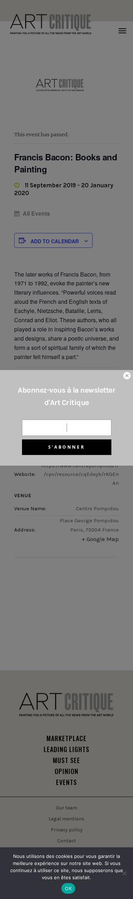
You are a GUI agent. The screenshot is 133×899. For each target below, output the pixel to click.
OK (68, 888)
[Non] (124, 873)
